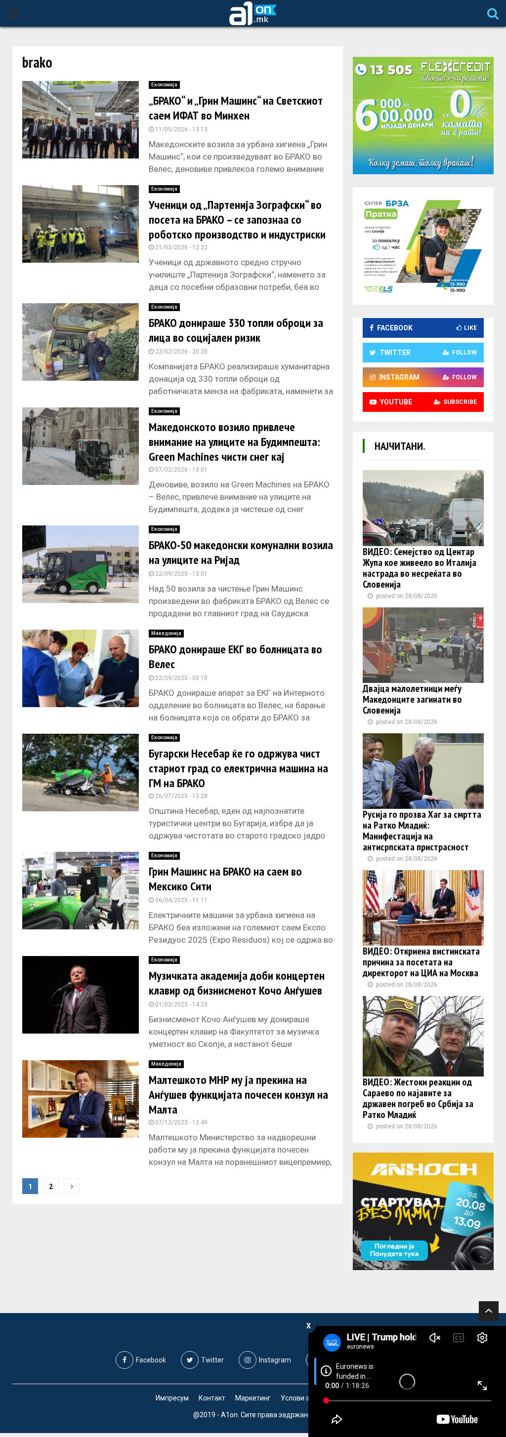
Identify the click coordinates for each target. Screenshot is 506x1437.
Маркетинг (253, 1398)
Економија (164, 84)
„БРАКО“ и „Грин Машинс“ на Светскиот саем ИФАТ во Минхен (236, 108)
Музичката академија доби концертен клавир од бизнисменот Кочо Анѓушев (237, 983)
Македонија (166, 633)
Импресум (172, 1398)
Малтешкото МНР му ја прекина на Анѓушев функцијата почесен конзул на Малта (238, 1094)
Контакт (212, 1398)
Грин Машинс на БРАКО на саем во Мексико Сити (225, 879)
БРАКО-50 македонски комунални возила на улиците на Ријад (241, 552)
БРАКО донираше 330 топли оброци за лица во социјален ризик (236, 330)
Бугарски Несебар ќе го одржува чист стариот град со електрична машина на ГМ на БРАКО (238, 768)
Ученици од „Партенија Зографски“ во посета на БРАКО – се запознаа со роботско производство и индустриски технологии (237, 227)
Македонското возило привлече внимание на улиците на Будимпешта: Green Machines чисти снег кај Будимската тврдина (234, 449)
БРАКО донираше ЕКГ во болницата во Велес (235, 656)
